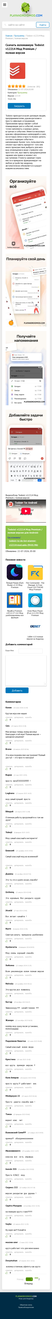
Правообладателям (26, 1307)
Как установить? (14, 537)
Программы (22, 92)
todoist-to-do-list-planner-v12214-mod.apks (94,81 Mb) (23, 542)
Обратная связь (26, 1305)
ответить (9, 717)
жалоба (28, 717)
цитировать (18, 717)
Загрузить (19, 106)
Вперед (28, 1283)
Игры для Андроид (26, 1297)
